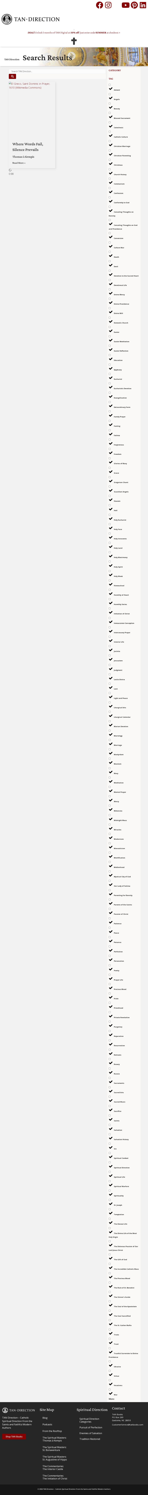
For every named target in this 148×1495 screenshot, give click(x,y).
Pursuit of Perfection (90, 1427)
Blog (45, 1417)
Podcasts (47, 1424)
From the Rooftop (52, 1431)
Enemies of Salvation (90, 1433)
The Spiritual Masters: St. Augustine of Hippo (54, 1458)
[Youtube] (125, 5)
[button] (74, 30)
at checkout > (108, 32)
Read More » (18, 162)
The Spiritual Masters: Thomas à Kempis (54, 1439)
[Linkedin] (143, 5)
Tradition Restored (89, 1439)
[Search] (12, 76)
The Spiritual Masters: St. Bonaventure (54, 1449)
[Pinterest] (134, 5)
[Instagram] (108, 5)
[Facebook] (99, 5)
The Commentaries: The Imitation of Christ (54, 1477)
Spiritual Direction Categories (89, 1420)
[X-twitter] (117, 5)
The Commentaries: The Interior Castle (53, 1468)
